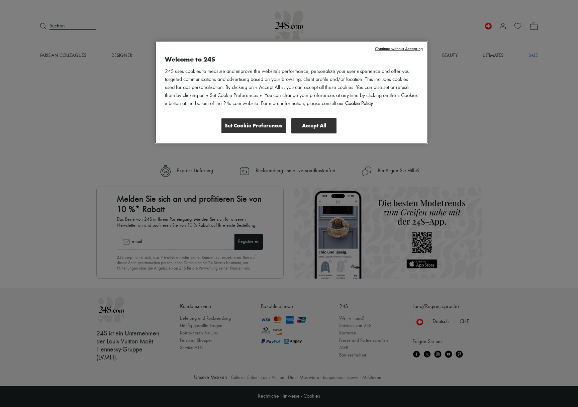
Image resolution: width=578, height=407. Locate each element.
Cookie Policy (359, 103)
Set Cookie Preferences (253, 125)
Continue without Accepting (399, 49)
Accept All (314, 125)
